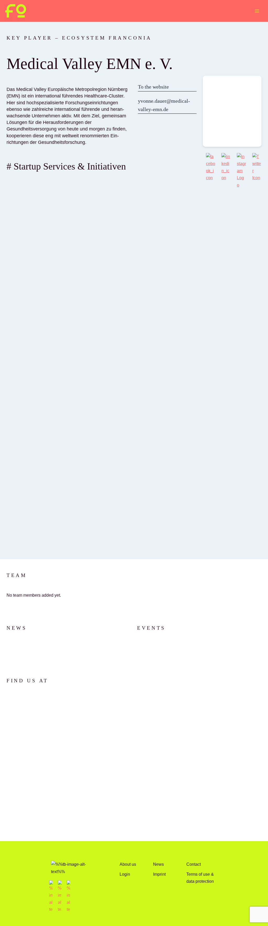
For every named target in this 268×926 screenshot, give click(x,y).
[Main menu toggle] (257, 11)
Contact (193, 864)
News (158, 864)
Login (125, 874)
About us (128, 864)
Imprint (159, 874)
